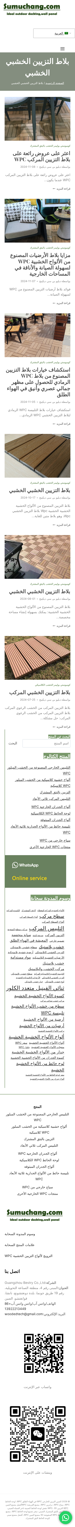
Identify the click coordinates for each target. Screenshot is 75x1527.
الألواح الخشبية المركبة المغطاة (51, 910)
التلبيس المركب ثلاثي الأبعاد (51, 799)
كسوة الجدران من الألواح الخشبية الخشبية (37, 1058)
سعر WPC (21, 1042)
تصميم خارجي (56, 940)
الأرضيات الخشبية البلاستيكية (48, 957)
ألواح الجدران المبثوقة (55, 820)
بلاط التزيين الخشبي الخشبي (39, 489)
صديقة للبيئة (38, 935)
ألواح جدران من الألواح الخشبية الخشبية (47, 1079)
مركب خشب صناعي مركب (52, 1000)
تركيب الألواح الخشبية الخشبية (51, 1031)
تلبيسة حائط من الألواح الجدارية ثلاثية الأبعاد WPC (40, 829)
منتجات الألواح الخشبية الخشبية (47, 1047)
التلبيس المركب (46, 928)
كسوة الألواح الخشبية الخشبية (39, 995)
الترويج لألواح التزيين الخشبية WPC (28, 1256)
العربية (59, 33)
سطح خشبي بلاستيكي (23, 947)
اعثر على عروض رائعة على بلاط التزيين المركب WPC (41, 156)
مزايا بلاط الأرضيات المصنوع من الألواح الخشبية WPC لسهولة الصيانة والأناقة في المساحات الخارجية (40, 264)
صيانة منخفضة (21, 935)
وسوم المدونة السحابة (20, 1234)
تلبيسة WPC (52, 1013)
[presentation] (37, 119)
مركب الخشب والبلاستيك (46, 969)
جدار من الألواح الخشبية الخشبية (38, 1052)
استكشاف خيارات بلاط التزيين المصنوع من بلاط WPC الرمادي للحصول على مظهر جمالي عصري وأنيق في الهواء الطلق (38, 382)
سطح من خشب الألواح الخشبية (37, 1006)
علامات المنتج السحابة (20, 1245)
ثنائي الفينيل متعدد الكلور (35, 987)
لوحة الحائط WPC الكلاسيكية (50, 813)
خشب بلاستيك (51, 946)
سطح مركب (51, 916)
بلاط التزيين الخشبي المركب (39, 692)
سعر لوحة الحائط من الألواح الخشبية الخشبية (45, 1075)
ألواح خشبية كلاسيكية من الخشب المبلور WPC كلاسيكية (42, 783)
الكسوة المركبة (13, 910)
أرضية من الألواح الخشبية (43, 1019)
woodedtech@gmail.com (24, 1314)
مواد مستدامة (20, 957)
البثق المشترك (29, 910)
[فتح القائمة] (64, 48)
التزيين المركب (54, 935)
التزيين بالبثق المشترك (55, 792)
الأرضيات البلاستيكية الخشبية (28, 977)
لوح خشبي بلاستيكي (54, 981)
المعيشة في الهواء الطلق (29, 940)
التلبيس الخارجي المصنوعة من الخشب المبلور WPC (38, 770)
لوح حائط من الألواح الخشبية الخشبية (40, 1066)
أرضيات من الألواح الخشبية (41, 1025)
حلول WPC (24, 1047)
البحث (12, 743)
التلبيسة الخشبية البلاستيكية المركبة (49, 973)
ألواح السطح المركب (29, 917)
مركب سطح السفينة (17, 929)
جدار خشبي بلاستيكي (34, 981)
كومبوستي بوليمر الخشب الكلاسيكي (52, 684)
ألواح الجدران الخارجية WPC (50, 807)
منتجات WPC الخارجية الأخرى (50, 847)
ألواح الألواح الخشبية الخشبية (36, 1037)
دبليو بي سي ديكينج (50, 166)
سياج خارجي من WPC (55, 840)
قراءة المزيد (61, 188)
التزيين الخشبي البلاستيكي (49, 952)
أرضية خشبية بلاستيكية (20, 952)
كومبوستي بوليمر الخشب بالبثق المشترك (50, 145)
